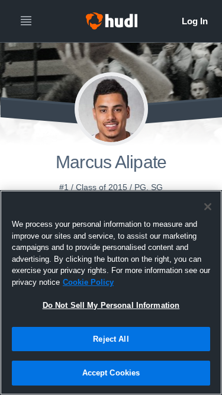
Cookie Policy (88, 282)
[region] (111, 292)
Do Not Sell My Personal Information (111, 305)
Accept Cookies (111, 372)
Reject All (110, 339)
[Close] (208, 207)
